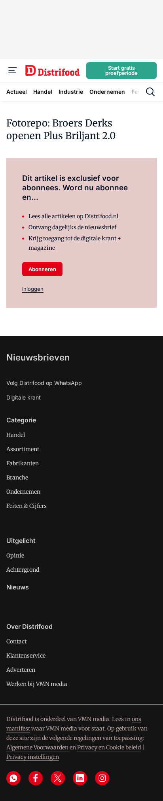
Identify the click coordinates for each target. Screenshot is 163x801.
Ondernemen (23, 491)
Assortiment (22, 449)
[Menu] (12, 70)
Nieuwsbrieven (38, 357)
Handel (15, 435)
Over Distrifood (29, 626)
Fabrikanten (22, 463)
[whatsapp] (13, 778)
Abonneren (42, 269)
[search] (150, 92)
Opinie (15, 555)
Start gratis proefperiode (121, 70)
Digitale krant (23, 397)
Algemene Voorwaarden (37, 747)
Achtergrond (22, 569)
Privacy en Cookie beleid (109, 747)
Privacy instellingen (32, 756)
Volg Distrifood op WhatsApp (44, 382)
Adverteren (20, 669)
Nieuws (17, 587)
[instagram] (102, 778)
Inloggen (33, 289)
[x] (58, 778)
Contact (16, 641)
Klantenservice (25, 655)
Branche (17, 477)
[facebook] (35, 778)
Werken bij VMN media (36, 684)
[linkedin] (80, 778)
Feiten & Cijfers (26, 505)
